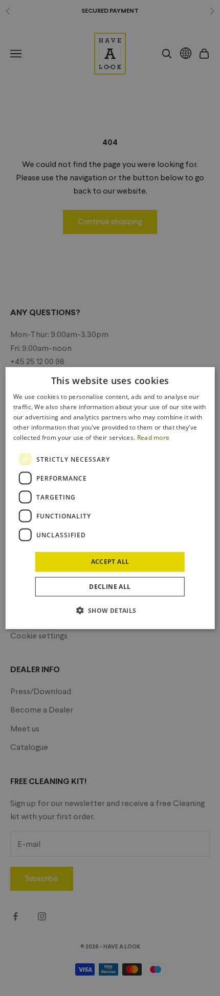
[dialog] (110, 498)
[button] (109, 610)
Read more (153, 437)
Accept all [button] (110, 561)
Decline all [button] (109, 586)
